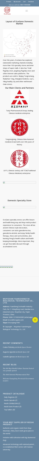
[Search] (21, 10)
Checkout (31, 1)
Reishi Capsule (9, 400)
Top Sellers (8, 410)
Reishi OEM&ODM (11, 403)
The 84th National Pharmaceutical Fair (16, 374)
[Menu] (26, 10)
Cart (24, 1)
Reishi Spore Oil (23, 352)
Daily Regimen (9, 397)
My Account (17, 1)
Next (34, 265)
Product (8, 1)
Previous (5, 265)
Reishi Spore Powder (24, 347)
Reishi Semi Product (11, 406)
